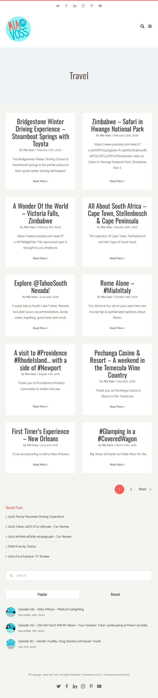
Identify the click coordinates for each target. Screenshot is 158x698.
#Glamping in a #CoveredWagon (117, 434)
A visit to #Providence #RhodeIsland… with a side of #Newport (40, 360)
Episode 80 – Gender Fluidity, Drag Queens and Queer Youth (59, 641)
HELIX (98, 675)
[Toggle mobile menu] (150, 26)
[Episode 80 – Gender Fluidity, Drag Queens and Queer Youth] (11, 642)
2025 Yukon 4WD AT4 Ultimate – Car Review (38, 526)
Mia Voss (28, 150)
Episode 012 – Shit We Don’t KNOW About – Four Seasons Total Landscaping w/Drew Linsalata (82, 625)
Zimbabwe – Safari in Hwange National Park (117, 124)
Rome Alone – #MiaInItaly (117, 286)
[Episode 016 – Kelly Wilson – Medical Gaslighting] (11, 610)
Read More (39, 181)
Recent (115, 594)
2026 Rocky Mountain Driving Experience (36, 516)
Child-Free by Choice (22, 546)
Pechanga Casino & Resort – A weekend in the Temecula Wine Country (117, 364)
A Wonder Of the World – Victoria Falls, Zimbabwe (40, 213)
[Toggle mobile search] (142, 26)
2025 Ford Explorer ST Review (28, 556)
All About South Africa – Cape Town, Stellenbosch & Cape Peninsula (117, 213)
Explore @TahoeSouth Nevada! (40, 286)
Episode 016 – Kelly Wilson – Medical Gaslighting (51, 609)
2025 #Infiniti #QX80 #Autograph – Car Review (39, 536)
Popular (42, 594)
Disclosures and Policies (116, 675)
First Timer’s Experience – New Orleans (40, 434)
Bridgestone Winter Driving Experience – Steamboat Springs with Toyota (40, 132)
